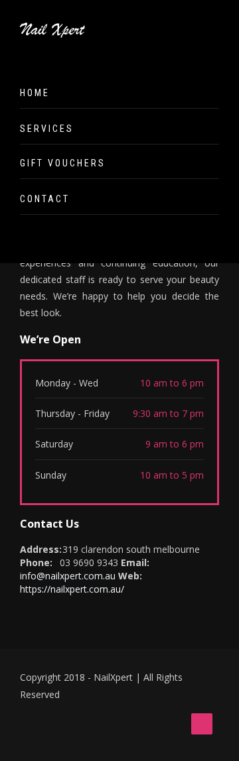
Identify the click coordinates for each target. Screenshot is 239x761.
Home (35, 93)
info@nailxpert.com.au (68, 575)
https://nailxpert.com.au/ (72, 589)
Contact (45, 199)
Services (47, 128)
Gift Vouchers (63, 163)
